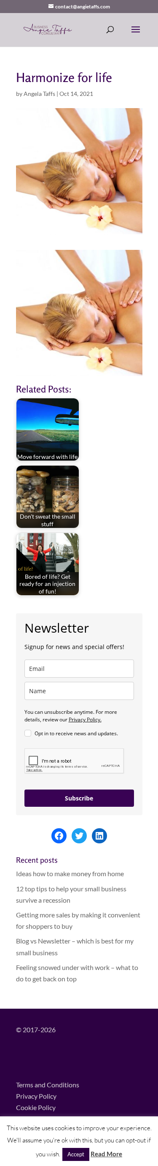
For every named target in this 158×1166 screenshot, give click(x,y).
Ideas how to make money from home (70, 873)
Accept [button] (75, 1154)
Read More (106, 1154)
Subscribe (79, 798)
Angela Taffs (39, 93)
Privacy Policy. (85, 719)
